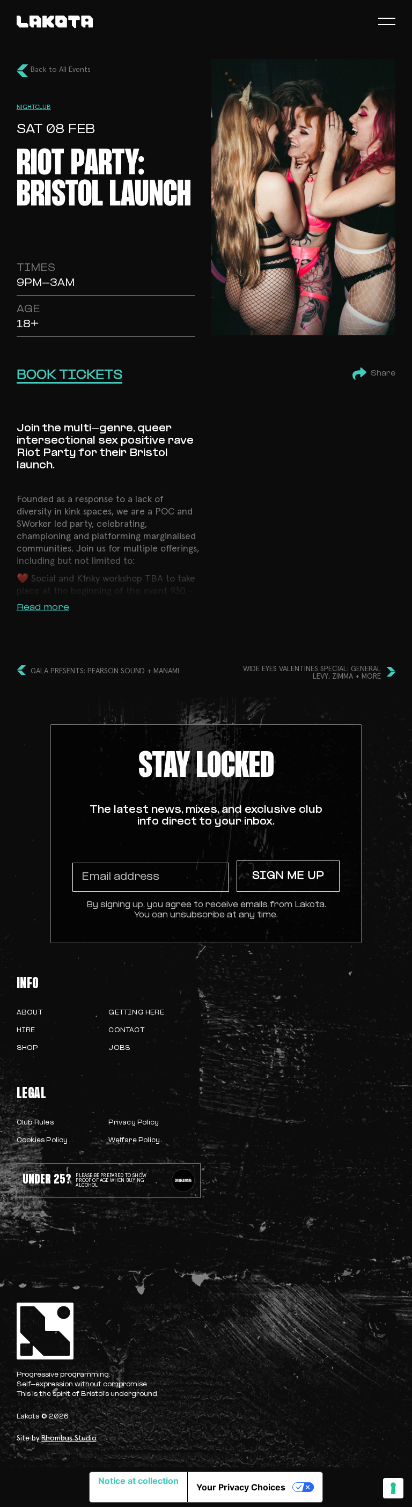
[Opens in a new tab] (183, 1180)
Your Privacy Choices (240, 1487)
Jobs (119, 1048)
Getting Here (136, 1013)
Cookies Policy (42, 1140)
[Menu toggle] (386, 22)
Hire (26, 1030)
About (29, 1013)
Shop (27, 1048)
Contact (126, 1030)
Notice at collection (138, 1480)
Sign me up (288, 876)
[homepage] (55, 22)
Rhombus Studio (69, 1438)
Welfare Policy (134, 1140)
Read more (43, 608)
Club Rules (35, 1123)
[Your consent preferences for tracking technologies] (393, 1488)
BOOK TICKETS (69, 375)
